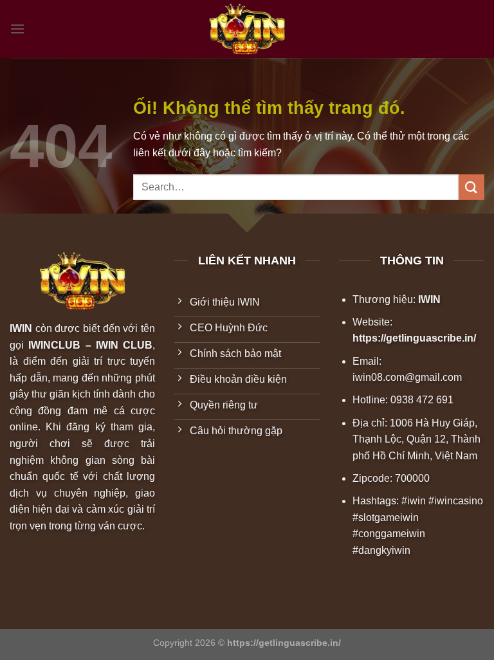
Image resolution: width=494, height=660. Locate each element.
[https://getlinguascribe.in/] (247, 29)
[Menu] (17, 28)
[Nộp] (471, 186)
